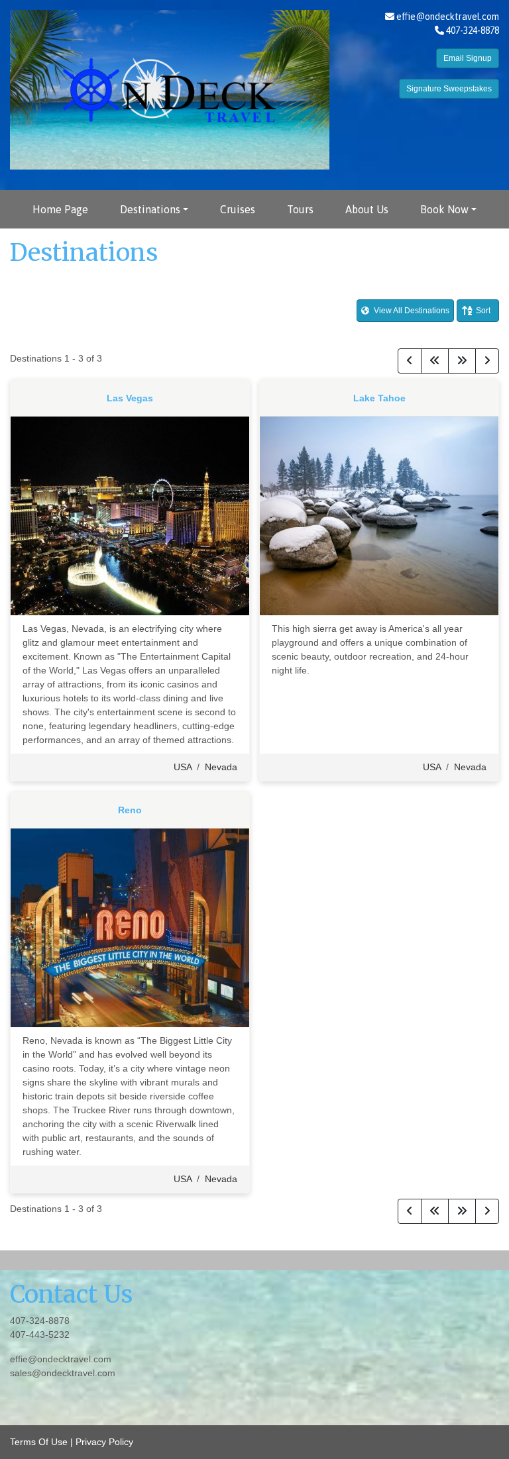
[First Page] (435, 361)
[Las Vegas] (130, 514)
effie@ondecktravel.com (447, 16)
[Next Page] (487, 361)
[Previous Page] (410, 361)
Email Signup (467, 58)
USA (183, 767)
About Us (366, 209)
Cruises (237, 209)
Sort (483, 310)
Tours (300, 209)
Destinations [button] (150, 209)
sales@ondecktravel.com (62, 1373)
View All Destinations (410, 310)
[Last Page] (462, 361)
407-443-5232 (40, 1334)
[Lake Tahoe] (379, 514)
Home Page (60, 209)
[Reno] (130, 926)
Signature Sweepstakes (449, 88)
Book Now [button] (444, 209)
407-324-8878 (40, 1320)
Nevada (221, 767)
